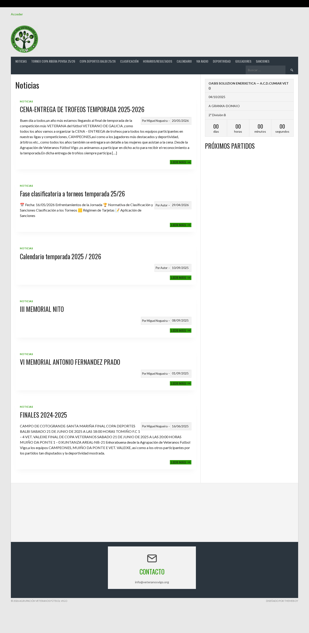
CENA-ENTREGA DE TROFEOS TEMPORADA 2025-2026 (82, 109)
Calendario (184, 61)
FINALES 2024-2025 (43, 414)
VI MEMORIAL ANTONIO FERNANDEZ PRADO (70, 362)
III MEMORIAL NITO (42, 309)
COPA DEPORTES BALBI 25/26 (98, 61)
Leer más (181, 162)
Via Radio (202, 61)
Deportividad (222, 61)
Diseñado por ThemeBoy (282, 600)
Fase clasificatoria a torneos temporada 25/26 (72, 193)
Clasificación (129, 61)
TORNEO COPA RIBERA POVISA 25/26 (53, 61)
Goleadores (243, 61)
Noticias (21, 61)
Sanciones (262, 61)
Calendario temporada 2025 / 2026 (60, 256)
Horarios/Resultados (157, 61)
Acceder (17, 14)
